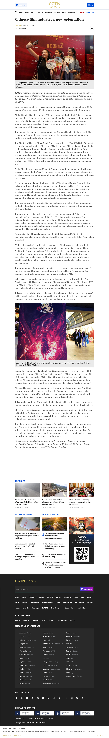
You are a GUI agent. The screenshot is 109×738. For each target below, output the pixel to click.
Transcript (35, 608)
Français (35, 620)
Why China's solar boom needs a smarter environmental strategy (54, 535)
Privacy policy (39, 718)
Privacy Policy (7, 735)
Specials (25, 608)
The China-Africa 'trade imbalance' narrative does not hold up (55, 546)
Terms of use (19, 718)
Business (48, 12)
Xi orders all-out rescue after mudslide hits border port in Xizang (26, 502)
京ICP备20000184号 (39, 723)
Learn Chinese (70, 608)
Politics (40, 12)
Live (82, 12)
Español (26, 620)
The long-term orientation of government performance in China (27, 535)
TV (93, 12)
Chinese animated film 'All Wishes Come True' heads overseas (25, 546)
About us (50, 718)
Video (76, 597)
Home (21, 12)
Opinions (71, 12)
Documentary (34, 602)
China (27, 12)
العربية (44, 620)
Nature (24, 602)
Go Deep (90, 602)
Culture (58, 597)
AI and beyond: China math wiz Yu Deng (55, 555)
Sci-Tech (57, 12)
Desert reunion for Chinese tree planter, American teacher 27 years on (55, 565)
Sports (89, 597)
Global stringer (47, 602)
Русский (51, 620)
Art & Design (79, 602)
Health (64, 12)
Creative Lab (67, 602)
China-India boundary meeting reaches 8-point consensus (79, 502)
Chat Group (55, 608)
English (17, 620)
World (33, 12)
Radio (88, 12)
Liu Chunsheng (20, 28)
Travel (17, 602)
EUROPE (45, 608)
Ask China (81, 608)
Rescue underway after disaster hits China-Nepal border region (53, 502)
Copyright (29, 718)
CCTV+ (72, 620)
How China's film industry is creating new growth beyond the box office (27, 556)
